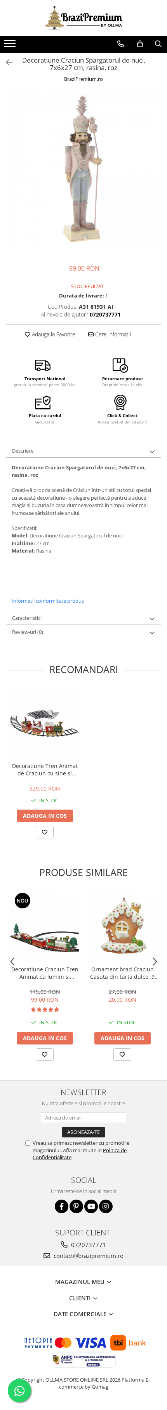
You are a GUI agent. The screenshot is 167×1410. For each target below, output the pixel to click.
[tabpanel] (83, 170)
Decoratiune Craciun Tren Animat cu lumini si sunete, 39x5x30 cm (44, 973)
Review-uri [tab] (27, 631)
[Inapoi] (6, 62)
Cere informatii (112, 334)
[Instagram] (106, 1206)
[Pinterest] (76, 1206)
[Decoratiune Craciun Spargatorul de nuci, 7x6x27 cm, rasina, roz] (83, 170)
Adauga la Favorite (52, 334)
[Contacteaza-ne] (120, 44)
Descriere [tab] (22, 450)
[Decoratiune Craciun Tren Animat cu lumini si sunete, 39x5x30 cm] (45, 927)
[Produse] (10, 46)
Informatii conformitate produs (48, 600)
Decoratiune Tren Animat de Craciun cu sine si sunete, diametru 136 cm (45, 769)
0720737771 (88, 1245)
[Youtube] (91, 1206)
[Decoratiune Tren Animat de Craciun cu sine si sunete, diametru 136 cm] (45, 723)
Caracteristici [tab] (27, 617)
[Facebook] (61, 1206)
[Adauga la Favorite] (45, 832)
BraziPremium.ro (83, 78)
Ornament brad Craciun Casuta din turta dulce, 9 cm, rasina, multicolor (122, 973)
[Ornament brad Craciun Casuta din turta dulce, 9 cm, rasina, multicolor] (122, 927)
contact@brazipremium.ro (88, 1256)
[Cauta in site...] (158, 44)
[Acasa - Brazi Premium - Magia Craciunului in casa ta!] (83, 18)
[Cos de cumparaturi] (140, 44)
